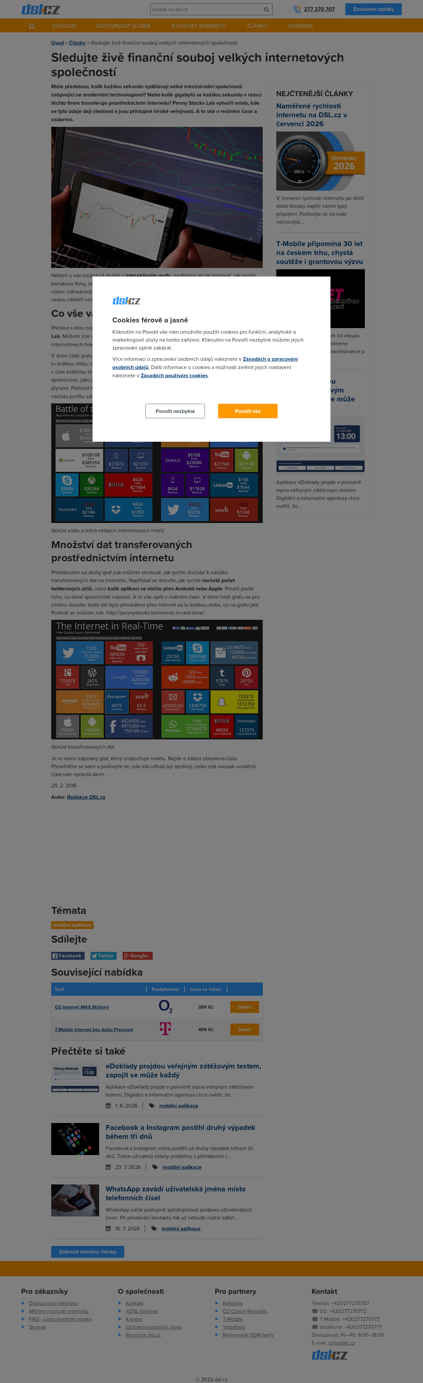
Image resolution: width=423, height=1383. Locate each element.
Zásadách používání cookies (174, 375)
